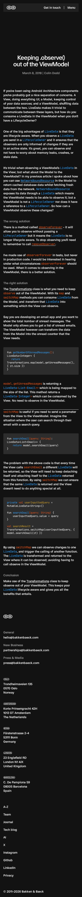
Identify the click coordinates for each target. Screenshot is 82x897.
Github (8, 860)
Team (7, 814)
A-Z (5, 807)
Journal (8, 822)
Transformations (20, 289)
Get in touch (52, 7)
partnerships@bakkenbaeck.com (26, 650)
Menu (71, 7)
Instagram (10, 852)
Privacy (8, 875)
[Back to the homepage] (11, 8)
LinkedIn (9, 867)
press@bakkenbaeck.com (21, 663)
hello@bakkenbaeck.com (20, 637)
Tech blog (10, 829)
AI (4, 837)
